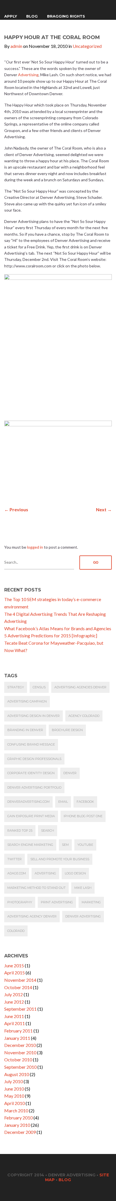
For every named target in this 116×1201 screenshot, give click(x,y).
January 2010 (17, 1125)
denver (70, 773)
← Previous (16, 509)
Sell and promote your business (59, 859)
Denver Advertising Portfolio (34, 787)
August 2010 (16, 1074)
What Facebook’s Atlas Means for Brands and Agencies (57, 628)
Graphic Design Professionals (34, 759)
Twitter (14, 859)
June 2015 (14, 965)
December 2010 (20, 1045)
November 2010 (20, 1052)
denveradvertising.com (28, 802)
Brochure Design (67, 730)
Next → (104, 509)
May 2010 (14, 1095)
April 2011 (14, 1023)
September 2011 (20, 1009)
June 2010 (14, 1088)
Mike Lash (83, 888)
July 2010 (13, 1081)
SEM (65, 845)
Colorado (15, 931)
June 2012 (14, 1001)
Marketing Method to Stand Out (36, 888)
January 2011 (17, 1038)
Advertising (28, 74)
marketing (91, 902)
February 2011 (18, 1030)
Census (39, 687)
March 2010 (16, 1110)
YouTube (85, 845)
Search (47, 830)
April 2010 (14, 1103)
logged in (35, 547)
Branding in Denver (25, 730)
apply (10, 16)
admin (16, 46)
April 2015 (14, 972)
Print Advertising (57, 902)
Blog (32, 16)
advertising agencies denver (80, 687)
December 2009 (20, 1132)
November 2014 (20, 980)
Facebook (85, 802)
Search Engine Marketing (30, 845)
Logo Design (75, 873)
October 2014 (18, 987)
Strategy (15, 687)
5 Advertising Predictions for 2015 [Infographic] (50, 635)
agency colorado (83, 716)
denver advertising (83, 916)
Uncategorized (87, 46)
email (63, 802)
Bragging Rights (66, 16)
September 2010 (20, 1067)
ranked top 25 (19, 830)
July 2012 (13, 994)
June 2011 (14, 1016)
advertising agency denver (32, 916)
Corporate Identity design (31, 773)
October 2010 (18, 1059)
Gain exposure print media (31, 816)
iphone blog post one (83, 816)
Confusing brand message (31, 744)
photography (19, 902)
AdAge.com (16, 873)
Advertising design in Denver (33, 716)
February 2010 (18, 1117)
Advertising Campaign (27, 701)
